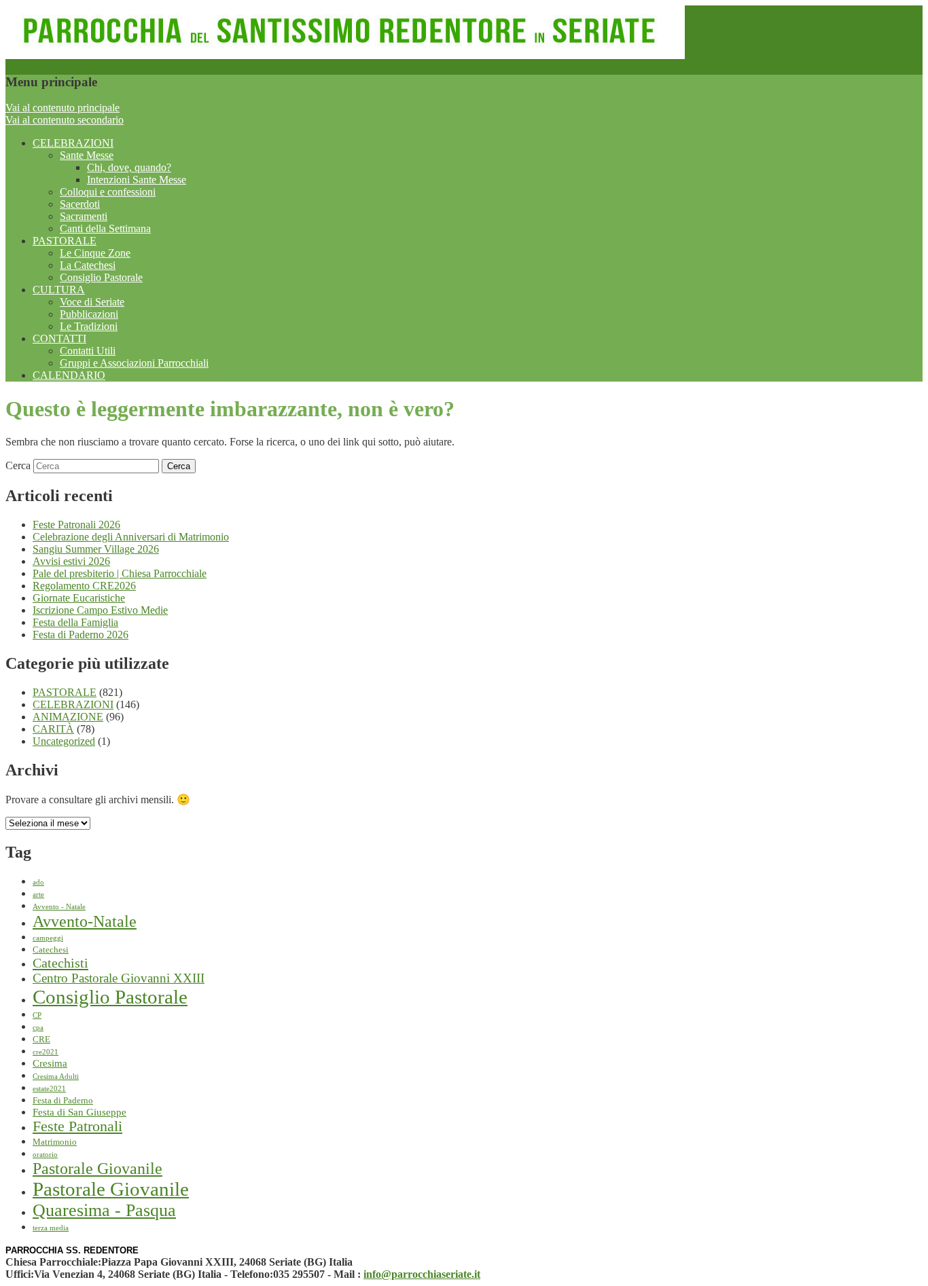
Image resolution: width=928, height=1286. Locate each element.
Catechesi (51, 949)
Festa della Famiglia (75, 622)
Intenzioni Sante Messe (136, 179)
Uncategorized (64, 741)
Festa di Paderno (63, 1100)
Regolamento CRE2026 (84, 585)
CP (37, 1015)
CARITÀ (53, 729)
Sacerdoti (80, 204)
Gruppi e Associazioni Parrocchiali (134, 363)
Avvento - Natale (59, 907)
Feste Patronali (77, 1126)
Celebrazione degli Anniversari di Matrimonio (131, 537)
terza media (51, 1228)
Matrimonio (55, 1142)
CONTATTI (59, 338)
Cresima (50, 1063)
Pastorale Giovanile (97, 1168)
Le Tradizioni (89, 326)
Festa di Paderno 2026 (80, 634)
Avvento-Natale (85, 921)
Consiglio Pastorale (101, 277)
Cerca (18, 465)
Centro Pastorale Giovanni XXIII (118, 978)
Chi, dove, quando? (129, 167)
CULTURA (59, 289)
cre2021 (45, 1052)
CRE (41, 1039)
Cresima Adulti (56, 1076)
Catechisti (60, 962)
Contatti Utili (87, 350)
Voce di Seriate (92, 302)
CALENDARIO (69, 375)
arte (38, 894)
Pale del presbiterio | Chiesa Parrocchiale (120, 573)
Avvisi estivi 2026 (71, 561)
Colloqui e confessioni (108, 192)
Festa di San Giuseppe (79, 1112)
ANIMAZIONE (68, 716)
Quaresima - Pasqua (104, 1210)
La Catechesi (87, 265)
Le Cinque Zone (95, 253)
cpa (38, 1027)
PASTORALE (64, 240)
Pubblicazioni (89, 314)
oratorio (45, 1154)
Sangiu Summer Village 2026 (96, 549)
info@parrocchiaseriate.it (421, 1274)
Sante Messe (86, 155)
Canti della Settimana (105, 228)
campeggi (48, 938)
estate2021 (49, 1088)
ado (38, 882)
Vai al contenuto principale (62, 107)
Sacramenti (83, 216)
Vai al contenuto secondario (64, 120)
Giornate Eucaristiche (79, 598)
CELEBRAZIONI (73, 143)
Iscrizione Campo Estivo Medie (100, 610)
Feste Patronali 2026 (76, 524)
